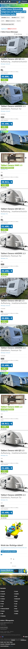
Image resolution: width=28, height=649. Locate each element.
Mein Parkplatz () (11, 1)
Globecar (3, 598)
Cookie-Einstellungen (4, 646)
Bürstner (3, 591)
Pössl (16, 608)
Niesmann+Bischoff (5, 608)
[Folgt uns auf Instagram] (1, 637)
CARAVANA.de (23, 640)
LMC (2, 606)
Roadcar (3, 611)
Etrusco (2, 596)
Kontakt (1, 642)
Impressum (2, 644)
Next (16, 606)
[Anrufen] (7, 1)
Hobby (2, 601)
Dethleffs (17, 593)
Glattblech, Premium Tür (13, 107)
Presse (7, 642)
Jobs (5, 642)
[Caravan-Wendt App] (14, 573)
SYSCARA (13, 640)
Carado (16, 591)
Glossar (11, 642)
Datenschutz (7, 644)
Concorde (3, 593)
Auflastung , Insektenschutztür (14, 60)
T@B (2, 613)
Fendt (16, 596)
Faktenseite (13, 644)
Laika (16, 603)
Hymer (16, 601)
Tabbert (16, 613)
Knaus (2, 603)
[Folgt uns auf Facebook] (3, 637)
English (26, 636)
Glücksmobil (17, 598)
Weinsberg (3, 616)
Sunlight (16, 611)
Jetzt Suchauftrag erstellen (8, 551)
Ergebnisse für (4, 28)
